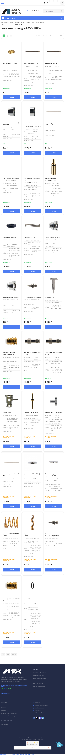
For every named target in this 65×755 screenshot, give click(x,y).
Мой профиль (4, 724)
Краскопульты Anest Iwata (39, 672)
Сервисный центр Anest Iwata (9, 713)
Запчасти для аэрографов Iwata (35, 22)
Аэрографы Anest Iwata (38, 675)
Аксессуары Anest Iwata (38, 686)
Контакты (3, 710)
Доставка (3, 707)
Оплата (3, 705)
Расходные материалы (38, 683)
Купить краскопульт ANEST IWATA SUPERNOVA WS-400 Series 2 (14, 686)
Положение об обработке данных (9, 716)
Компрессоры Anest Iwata (39, 678)
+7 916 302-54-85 (34, 10)
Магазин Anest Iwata (7, 22)
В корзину (11, 97)
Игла (8, 654)
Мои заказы (4, 727)
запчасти (14, 654)
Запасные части (19, 22)
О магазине (4, 702)
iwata (3, 654)
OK (48, 747)
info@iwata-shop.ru (39, 708)
